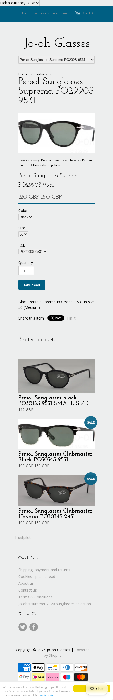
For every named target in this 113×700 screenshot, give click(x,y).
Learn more (46, 695)
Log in (27, 13)
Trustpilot (22, 537)
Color (23, 210)
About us (26, 583)
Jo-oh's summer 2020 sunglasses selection (54, 603)
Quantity (25, 262)
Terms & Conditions (35, 596)
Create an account (54, 13)
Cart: (89, 13)
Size (21, 227)
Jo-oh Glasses (57, 44)
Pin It (71, 318)
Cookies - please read (36, 576)
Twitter (22, 627)
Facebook (33, 627)
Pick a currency (13, 2)
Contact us (27, 590)
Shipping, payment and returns (44, 569)
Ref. (21, 245)
